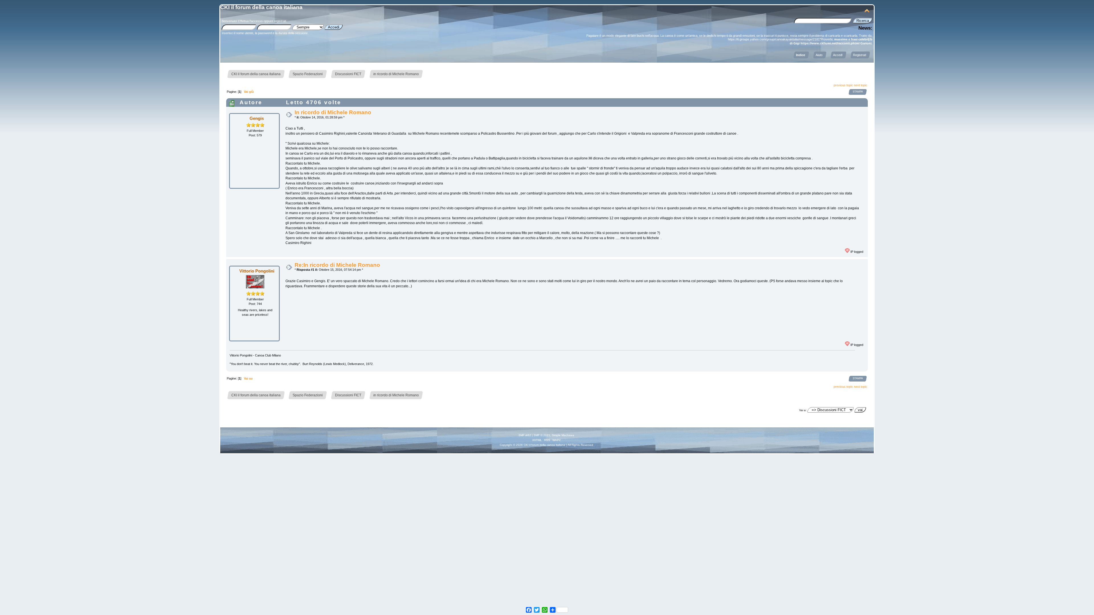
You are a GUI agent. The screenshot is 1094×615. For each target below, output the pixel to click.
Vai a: (803, 410)
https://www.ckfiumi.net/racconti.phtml (830, 43)
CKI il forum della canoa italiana (261, 7)
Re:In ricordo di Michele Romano (337, 265)
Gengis (257, 118)
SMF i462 (525, 435)
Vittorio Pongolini (256, 270)
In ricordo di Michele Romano (333, 112)
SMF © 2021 (542, 435)
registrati (280, 21)
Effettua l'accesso (250, 21)
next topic (860, 85)
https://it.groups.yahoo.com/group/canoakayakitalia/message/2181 (774, 39)
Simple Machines (563, 435)
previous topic (843, 85)
